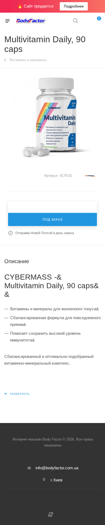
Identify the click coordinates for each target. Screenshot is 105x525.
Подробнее (74, 6)
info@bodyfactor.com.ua (57, 468)
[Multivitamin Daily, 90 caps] (52, 117)
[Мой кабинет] (85, 21)
